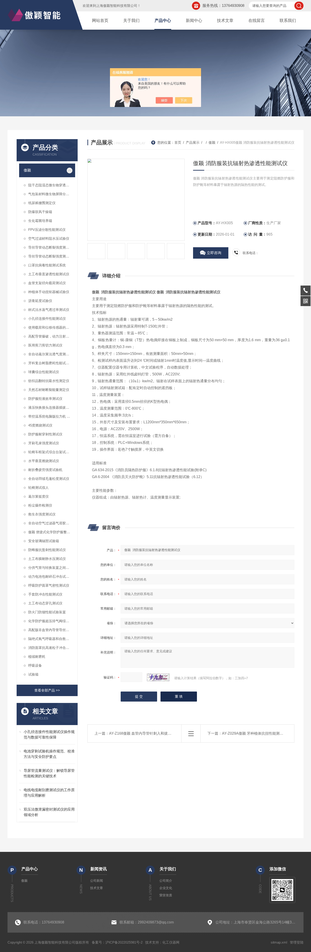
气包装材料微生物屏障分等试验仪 (51, 194)
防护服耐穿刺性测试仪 (45, 434)
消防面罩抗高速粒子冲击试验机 (51, 648)
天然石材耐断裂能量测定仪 (48, 390)
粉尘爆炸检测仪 (40, 505)
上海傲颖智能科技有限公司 (116, 6)
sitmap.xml (279, 942)
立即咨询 (214, 253)
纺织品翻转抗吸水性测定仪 (48, 381)
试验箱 (33, 674)
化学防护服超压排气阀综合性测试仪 (51, 621)
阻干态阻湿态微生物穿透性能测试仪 (51, 185)
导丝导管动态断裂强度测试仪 (50, 256)
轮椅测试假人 (38, 487)
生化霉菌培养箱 (40, 221)
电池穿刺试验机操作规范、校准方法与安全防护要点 (49, 754)
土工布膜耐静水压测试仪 (47, 559)
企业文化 (165, 888)
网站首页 (100, 20)
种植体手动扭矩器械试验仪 (48, 292)
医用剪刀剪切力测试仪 (45, 345)
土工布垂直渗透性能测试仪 (48, 274)
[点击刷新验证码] (158, 677)
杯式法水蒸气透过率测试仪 (48, 310)
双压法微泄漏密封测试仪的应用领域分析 (49, 812)
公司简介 (165, 880)
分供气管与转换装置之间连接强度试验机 (51, 568)
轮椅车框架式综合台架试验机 (50, 452)
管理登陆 (296, 942)
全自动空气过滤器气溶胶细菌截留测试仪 (51, 523)
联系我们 (288, 20)
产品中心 (163, 20)
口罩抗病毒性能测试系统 (47, 265)
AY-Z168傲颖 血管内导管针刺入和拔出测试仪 (145, 733)
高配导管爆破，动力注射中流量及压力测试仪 (51, 336)
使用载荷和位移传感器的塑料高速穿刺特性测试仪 (51, 327)
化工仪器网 (170, 942)
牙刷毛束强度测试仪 (43, 443)
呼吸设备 (35, 665)
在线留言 (256, 20)
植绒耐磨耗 (36, 656)
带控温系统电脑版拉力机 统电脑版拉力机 (51, 416)
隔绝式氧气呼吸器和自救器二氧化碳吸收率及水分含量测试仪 (51, 639)
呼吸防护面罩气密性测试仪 (48, 585)
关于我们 (131, 20)
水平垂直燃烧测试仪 (43, 461)
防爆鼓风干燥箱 (40, 212)
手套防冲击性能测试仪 (45, 594)
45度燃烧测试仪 (40, 425)
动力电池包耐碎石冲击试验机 (50, 576)
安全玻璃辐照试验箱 (43, 541)
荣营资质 (165, 895)
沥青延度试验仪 (40, 301)
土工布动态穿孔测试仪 (45, 603)
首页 (177, 142)
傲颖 (27, 170)
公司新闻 (96, 880)
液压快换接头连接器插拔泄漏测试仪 (51, 407)
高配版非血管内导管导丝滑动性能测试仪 (51, 630)
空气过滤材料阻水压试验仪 (48, 238)
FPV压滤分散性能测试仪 (47, 229)
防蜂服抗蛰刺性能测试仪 (47, 550)
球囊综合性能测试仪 (43, 372)
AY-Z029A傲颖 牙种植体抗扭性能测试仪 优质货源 (262, 733)
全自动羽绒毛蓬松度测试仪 (48, 479)
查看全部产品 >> (47, 690)
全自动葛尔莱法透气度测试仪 (50, 354)
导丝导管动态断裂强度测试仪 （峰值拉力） (51, 247)
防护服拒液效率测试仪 (45, 399)
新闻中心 (194, 20)
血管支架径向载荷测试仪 (47, 283)
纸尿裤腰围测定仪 (42, 203)
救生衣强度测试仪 (42, 514)
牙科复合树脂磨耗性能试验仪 (50, 363)
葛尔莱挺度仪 (38, 496)
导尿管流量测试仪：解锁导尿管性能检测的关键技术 (49, 773)
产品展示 (192, 142)
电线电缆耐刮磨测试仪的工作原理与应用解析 (49, 792)
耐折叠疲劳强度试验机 (45, 470)
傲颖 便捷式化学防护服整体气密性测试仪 (51, 532)
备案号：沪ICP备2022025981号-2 (117, 942)
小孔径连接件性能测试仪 (47, 318)
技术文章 (225, 20)
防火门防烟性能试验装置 (47, 612)
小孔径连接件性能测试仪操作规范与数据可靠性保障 (49, 734)
